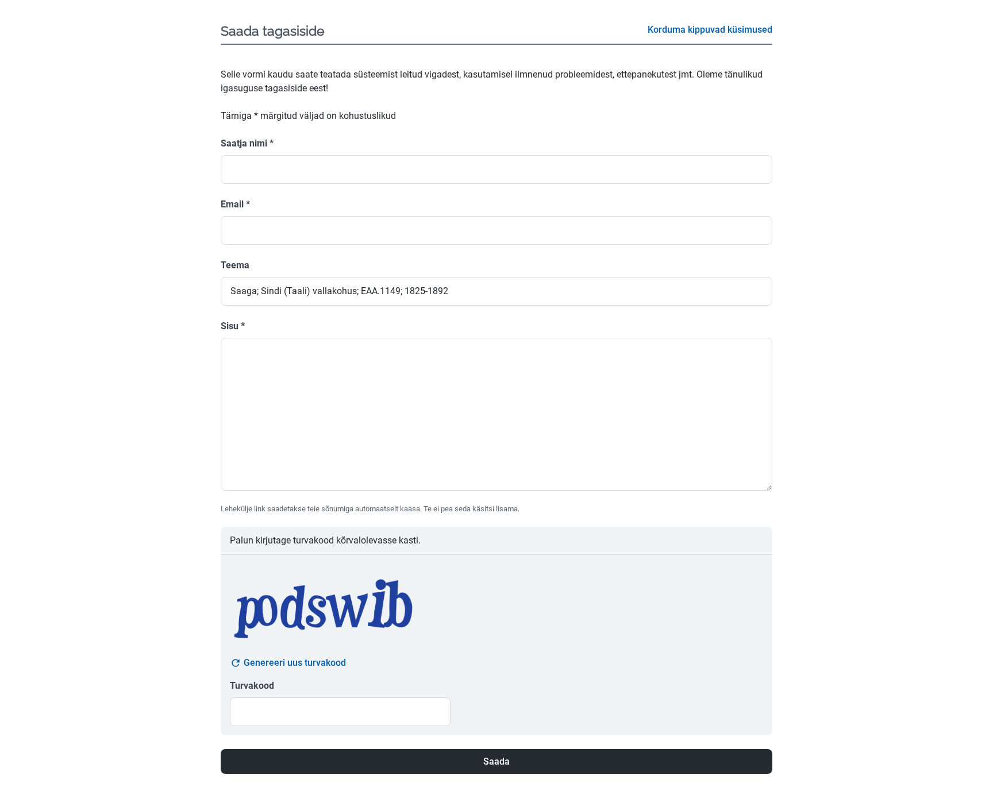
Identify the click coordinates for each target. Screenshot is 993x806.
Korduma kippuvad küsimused (710, 29)
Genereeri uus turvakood (295, 662)
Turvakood (252, 685)
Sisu (233, 326)
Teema (235, 265)
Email (235, 204)
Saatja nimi (247, 143)
